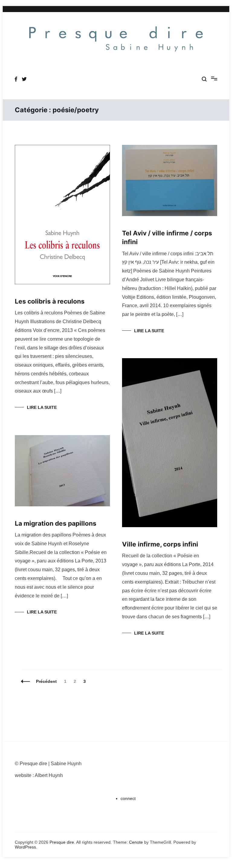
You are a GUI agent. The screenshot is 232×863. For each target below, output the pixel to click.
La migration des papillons (55, 523)
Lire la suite (42, 407)
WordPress (25, 847)
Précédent (46, 681)
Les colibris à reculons (50, 301)
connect (128, 798)
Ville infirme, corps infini (160, 544)
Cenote (136, 842)
